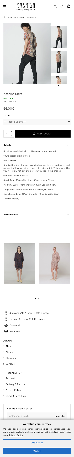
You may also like (24, 234)
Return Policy (10, 214)
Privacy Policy (16, 435)
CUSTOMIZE (37, 442)
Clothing (12, 17)
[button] (59, 26)
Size (7, 115)
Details (7, 145)
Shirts (21, 17)
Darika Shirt (45, 287)
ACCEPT (37, 451)
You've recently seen (48, 234)
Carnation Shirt (12, 287)
